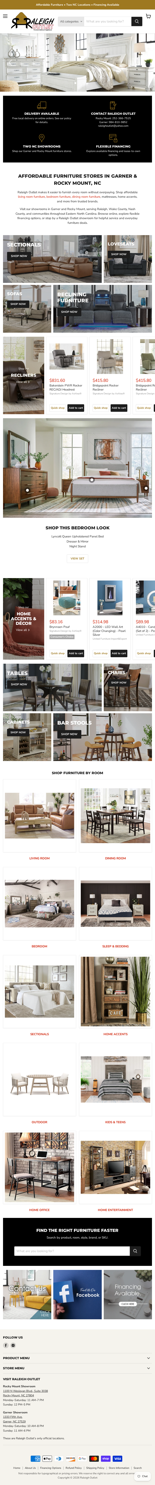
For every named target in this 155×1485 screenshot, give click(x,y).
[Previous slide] (11, 62)
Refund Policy (74, 1468)
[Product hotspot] (92, 480)
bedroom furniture (58, 197)
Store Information (119, 1468)
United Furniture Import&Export (110, 638)
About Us (30, 1468)
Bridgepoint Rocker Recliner (105, 387)
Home (16, 1468)
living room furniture (31, 197)
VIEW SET (77, 558)
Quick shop (58, 408)
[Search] (136, 21)
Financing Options (50, 1468)
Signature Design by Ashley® (65, 393)
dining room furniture (86, 197)
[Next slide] (144, 62)
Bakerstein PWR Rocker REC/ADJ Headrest (65, 387)
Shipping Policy (95, 1468)
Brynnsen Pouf (59, 627)
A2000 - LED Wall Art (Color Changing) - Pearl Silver (109, 631)
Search (138, 1468)
